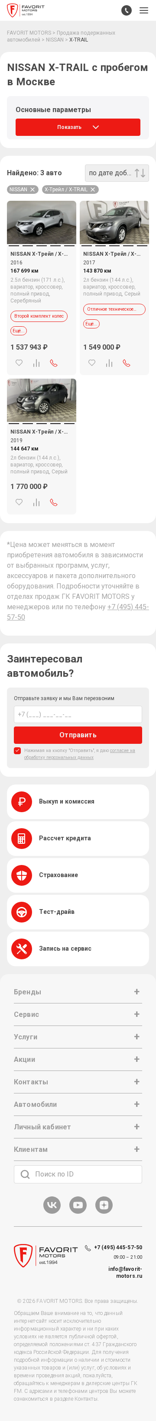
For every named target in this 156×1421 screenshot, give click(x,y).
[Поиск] (25, 1174)
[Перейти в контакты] (126, 10)
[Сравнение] (36, 363)
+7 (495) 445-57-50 (118, 1247)
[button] (144, 10)
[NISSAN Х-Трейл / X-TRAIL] (41, 222)
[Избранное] (19, 363)
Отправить (77, 735)
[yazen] (104, 1212)
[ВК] (52, 1212)
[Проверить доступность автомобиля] (53, 363)
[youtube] (78, 1212)
